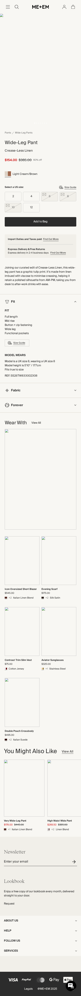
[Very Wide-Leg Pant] (24, 788)
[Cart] (73, 7)
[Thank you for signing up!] (74, 861)
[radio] (13, 196)
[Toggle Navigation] (8, 7)
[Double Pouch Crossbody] (22, 702)
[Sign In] (64, 7)
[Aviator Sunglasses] (58, 631)
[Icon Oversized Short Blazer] (22, 560)
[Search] (17, 7)
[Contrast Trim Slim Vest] (22, 631)
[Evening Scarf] (58, 560)
